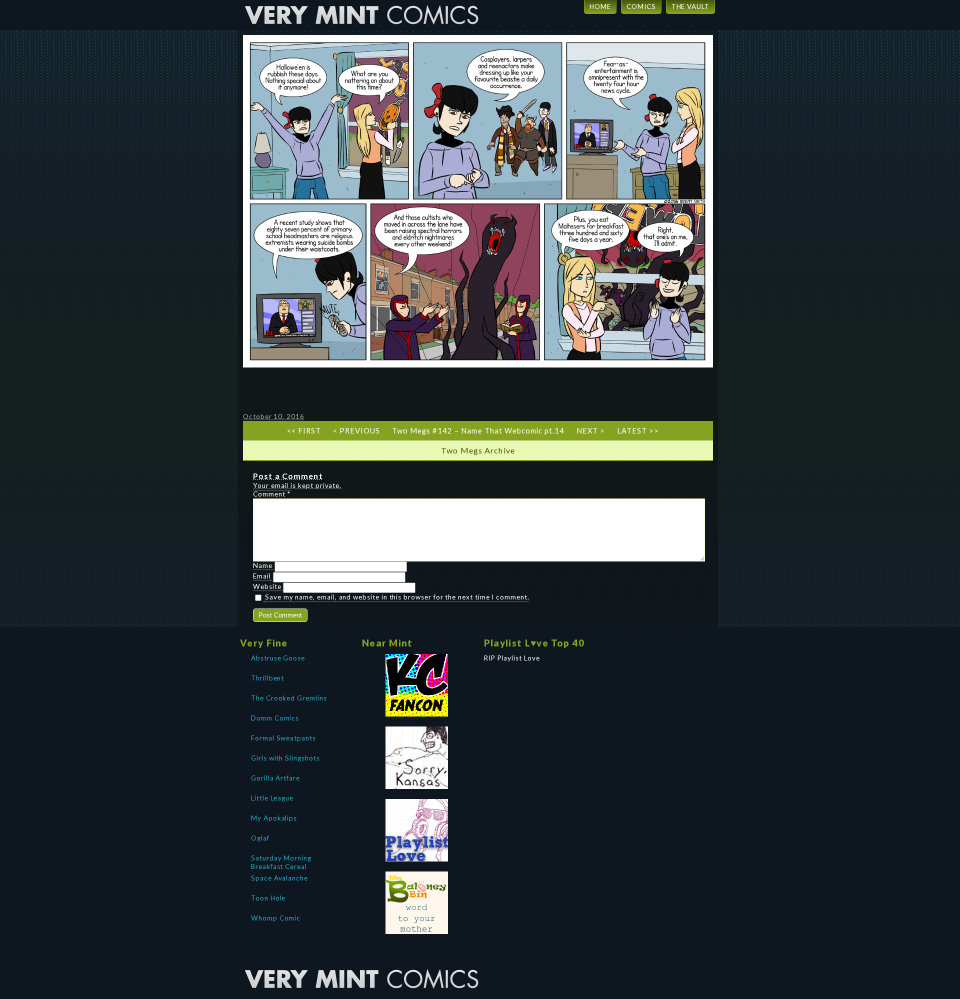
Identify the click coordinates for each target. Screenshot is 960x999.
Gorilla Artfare (275, 778)
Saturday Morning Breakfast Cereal (281, 861)
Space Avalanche (279, 878)
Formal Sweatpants (283, 738)
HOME (600, 6)
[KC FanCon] (417, 685)
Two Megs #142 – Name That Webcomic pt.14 (478, 430)
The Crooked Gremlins (289, 698)
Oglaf (260, 838)
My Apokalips (274, 818)
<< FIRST (304, 430)
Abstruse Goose (278, 658)
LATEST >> (638, 430)
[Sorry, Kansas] (417, 757)
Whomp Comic (275, 918)
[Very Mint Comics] (362, 962)
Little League (272, 798)
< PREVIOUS (356, 430)
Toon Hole (268, 898)
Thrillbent (267, 678)
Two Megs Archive (478, 450)
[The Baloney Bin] (417, 903)
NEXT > (590, 430)
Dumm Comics (275, 718)
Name (262, 566)
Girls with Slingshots (285, 758)
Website (267, 586)
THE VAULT (691, 6)
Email (262, 576)
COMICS (641, 6)
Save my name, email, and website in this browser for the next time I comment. (397, 597)
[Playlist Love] (417, 830)
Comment (271, 494)
